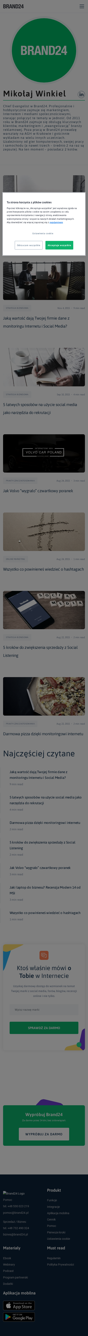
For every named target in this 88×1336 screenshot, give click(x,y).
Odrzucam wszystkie (28, 245)
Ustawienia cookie (42, 233)
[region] (44, 224)
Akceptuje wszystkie (59, 245)
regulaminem (56, 222)
